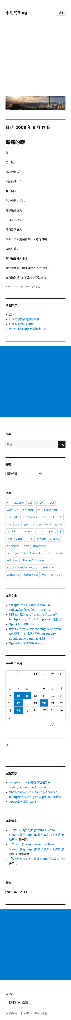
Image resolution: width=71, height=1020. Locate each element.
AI (8, 502)
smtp (59, 553)
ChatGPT (13, 509)
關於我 (10, 994)
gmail (59, 524)
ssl (16, 560)
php (26, 546)
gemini (29, 524)
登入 (11, 314)
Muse (15, 844)
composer (30, 517)
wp (44, 574)
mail (30, 538)
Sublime (48, 567)
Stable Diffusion (33, 560)
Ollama (54, 538)
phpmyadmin (16, 553)
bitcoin (40, 502)
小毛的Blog (16, 12)
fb (60, 517)
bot (51, 502)
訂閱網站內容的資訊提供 (24, 319)
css (43, 517)
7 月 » (53, 724)
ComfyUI (13, 517)
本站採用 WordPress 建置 (33, 1013)
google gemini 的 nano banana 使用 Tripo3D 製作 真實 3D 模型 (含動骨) (37, 834)
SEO (49, 553)
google (12, 531)
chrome (28, 509)
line (9, 538)
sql (9, 560)
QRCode (36, 553)
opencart (13, 546)
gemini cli (44, 524)
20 (44, 703)
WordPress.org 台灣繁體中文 (27, 328)
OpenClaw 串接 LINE (22, 624)
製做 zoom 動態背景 (46, 859)
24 (18, 710)
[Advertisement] (35, 58)
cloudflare (51, 509)
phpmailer (40, 546)
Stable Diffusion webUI (22, 567)
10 (18, 695)
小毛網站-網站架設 (17, 1002)
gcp (17, 524)
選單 (61, 12)
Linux (19, 538)
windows (13, 574)
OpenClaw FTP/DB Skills (25, 643)
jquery (51, 531)
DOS (52, 517)
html (40, 531)
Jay (14, 830)
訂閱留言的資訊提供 (21, 324)
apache (19, 502)
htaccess (27, 531)
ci (39, 509)
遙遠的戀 (15, 142)
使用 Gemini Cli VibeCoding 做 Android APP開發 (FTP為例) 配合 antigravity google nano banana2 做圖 (35, 633)
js (61, 531)
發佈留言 (35, 286)
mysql (41, 538)
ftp (9, 524)
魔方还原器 (19, 859)
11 (27, 695)
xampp (55, 574)
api (30, 502)
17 (18, 703)
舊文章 (24, 286)
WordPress (30, 574)
